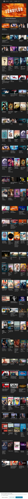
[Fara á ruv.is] (4, 1)
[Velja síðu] (9, 1)
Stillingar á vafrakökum (5, 497)
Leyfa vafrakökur (19, 497)
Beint (11, 1)
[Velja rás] (12, 1)
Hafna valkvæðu (12, 497)
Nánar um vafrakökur (5, 495)
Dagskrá (15, 1)
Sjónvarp (7, 1)
